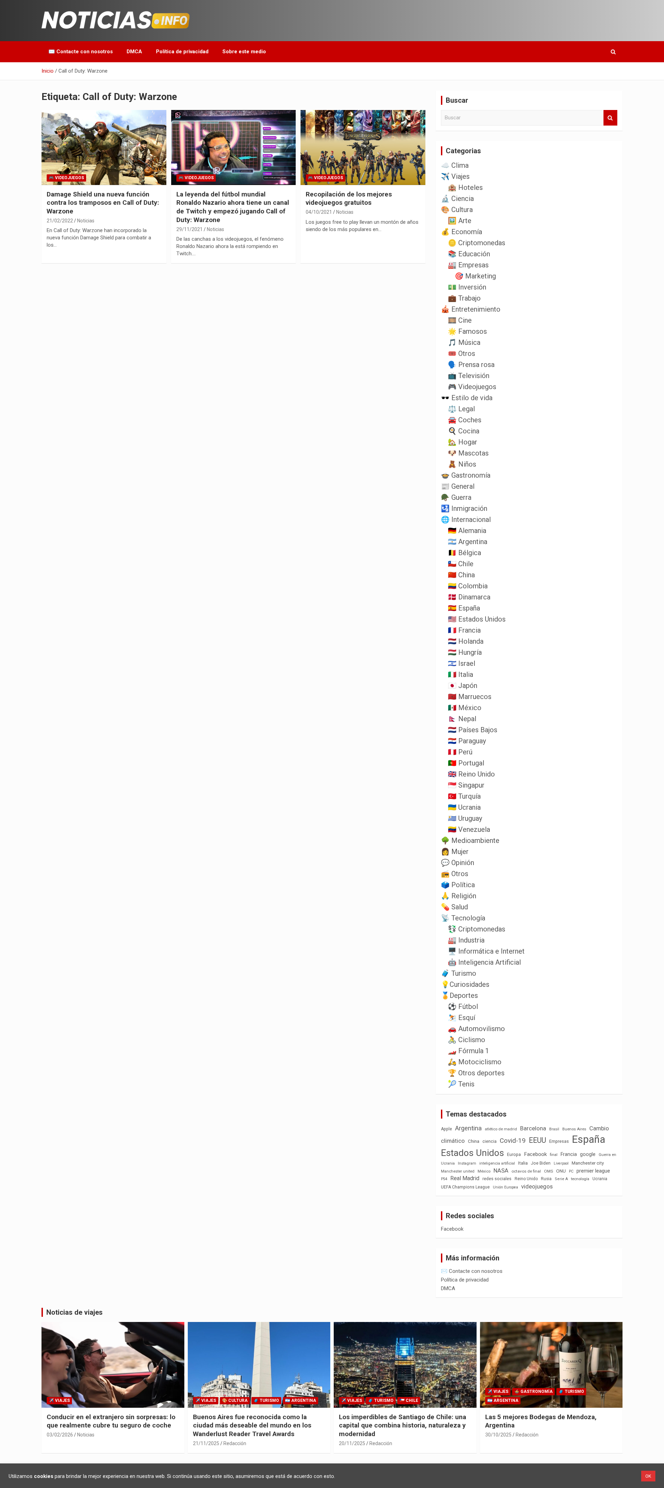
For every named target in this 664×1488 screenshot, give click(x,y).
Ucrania (599, 1178)
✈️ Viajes (455, 176)
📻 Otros (454, 874)
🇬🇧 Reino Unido (471, 774)
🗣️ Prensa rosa (471, 364)
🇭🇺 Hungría (465, 652)
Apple (446, 1129)
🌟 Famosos (467, 331)
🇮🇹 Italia (460, 674)
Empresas (559, 1141)
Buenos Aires (574, 1129)
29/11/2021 (189, 229)
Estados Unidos (472, 1153)
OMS (548, 1171)
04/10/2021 (319, 212)
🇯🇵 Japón (462, 685)
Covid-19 (513, 1141)
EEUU (537, 1140)
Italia (523, 1163)
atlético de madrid (501, 1129)
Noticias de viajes (74, 1312)
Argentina (468, 1128)
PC (571, 1171)
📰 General (457, 486)
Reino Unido (526, 1178)
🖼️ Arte (459, 221)
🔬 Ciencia (457, 198)
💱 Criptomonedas (476, 929)
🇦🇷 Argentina (467, 542)
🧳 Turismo (458, 973)
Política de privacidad (182, 51)
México (484, 1171)
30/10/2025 (498, 1435)
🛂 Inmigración (464, 508)
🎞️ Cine (460, 320)
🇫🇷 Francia (464, 630)
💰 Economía (461, 232)
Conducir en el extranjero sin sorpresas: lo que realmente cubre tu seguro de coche (111, 1421)
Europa (514, 1154)
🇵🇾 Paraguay (467, 741)
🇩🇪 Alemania (467, 530)
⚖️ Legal (461, 409)
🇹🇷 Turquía (464, 796)
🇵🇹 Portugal (466, 763)
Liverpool (561, 1163)
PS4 (444, 1179)
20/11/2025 (352, 1443)
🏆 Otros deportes (476, 1073)
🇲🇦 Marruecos (469, 696)
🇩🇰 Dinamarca (469, 597)
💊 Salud (454, 907)
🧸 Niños (462, 464)
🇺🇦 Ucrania (464, 807)
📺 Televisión (468, 375)
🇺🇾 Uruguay (465, 818)
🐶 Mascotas (468, 453)
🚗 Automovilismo (476, 1029)
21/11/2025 (206, 1443)
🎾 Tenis (461, 1084)
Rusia (546, 1178)
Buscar (610, 118)
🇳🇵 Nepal (462, 719)
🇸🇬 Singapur (466, 785)
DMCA (134, 51)
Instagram (467, 1163)
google (588, 1154)
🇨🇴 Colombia (468, 586)
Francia (569, 1154)
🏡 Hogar (462, 442)
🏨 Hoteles (465, 187)
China (473, 1141)
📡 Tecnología (463, 918)
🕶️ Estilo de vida (466, 398)
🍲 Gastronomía (465, 475)
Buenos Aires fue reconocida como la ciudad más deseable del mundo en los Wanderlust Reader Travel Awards (252, 1425)
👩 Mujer (455, 851)
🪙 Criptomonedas (476, 243)
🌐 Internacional (466, 519)
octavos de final (526, 1171)
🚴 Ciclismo (466, 1040)
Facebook (535, 1154)
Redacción (234, 1443)
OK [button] (648, 1476)
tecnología (580, 1178)
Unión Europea (505, 1187)
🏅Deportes (459, 995)
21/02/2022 (60, 220)
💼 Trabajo (464, 298)
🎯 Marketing (475, 276)
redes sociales (496, 1178)
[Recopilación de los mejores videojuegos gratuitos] (363, 147)
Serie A (561, 1179)
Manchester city (588, 1163)
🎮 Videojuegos (66, 177)
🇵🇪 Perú (460, 752)
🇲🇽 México (464, 708)
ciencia (489, 1141)
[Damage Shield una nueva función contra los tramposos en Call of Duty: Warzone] (104, 147)
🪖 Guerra (456, 497)
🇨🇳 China (461, 575)
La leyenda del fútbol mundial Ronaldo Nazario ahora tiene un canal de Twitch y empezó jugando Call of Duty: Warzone (232, 207)
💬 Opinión (457, 862)
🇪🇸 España (464, 608)
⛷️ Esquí (461, 1017)
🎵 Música (464, 342)
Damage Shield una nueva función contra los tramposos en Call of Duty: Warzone (103, 202)
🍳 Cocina (463, 431)
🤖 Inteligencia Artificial (484, 962)
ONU (561, 1171)
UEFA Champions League (465, 1187)
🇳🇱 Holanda (465, 641)
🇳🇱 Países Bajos (472, 730)
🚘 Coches (464, 420)
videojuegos (537, 1186)
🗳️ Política (458, 885)
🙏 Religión (458, 896)
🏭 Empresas (468, 265)
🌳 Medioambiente (470, 840)
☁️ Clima (455, 165)
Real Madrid (464, 1178)
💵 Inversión (467, 287)
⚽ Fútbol (463, 1006)
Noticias (85, 220)
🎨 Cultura (457, 209)
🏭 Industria (466, 940)
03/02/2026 (60, 1435)
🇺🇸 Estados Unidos (477, 619)
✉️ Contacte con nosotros (80, 51)
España (588, 1139)
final (553, 1154)
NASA (501, 1170)
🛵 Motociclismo (474, 1062)
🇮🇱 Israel (461, 663)
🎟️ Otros (461, 353)
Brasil (554, 1129)
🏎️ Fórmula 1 (468, 1051)
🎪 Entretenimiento (470, 309)
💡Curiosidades (465, 984)
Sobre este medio (244, 51)
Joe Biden (541, 1163)
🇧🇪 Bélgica (464, 553)
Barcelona (533, 1128)
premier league (593, 1171)
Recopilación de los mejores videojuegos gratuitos (349, 198)
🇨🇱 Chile (460, 564)
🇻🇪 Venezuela (469, 829)
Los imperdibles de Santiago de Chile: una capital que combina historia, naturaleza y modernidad (402, 1425)
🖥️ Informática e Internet (486, 951)
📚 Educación (469, 254)
